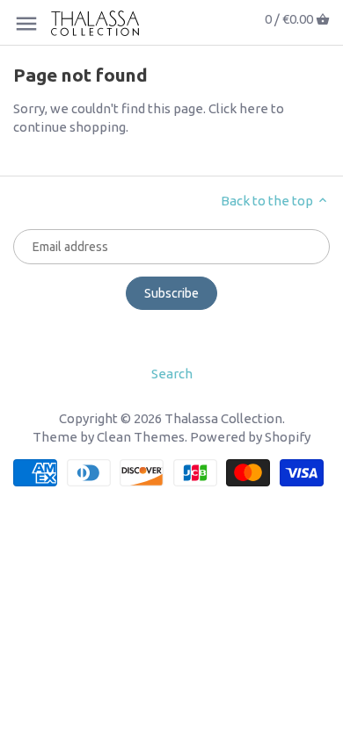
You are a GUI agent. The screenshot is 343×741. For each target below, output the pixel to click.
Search (172, 373)
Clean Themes (141, 436)
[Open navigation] (26, 24)
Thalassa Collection (223, 418)
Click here (238, 108)
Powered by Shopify (250, 436)
